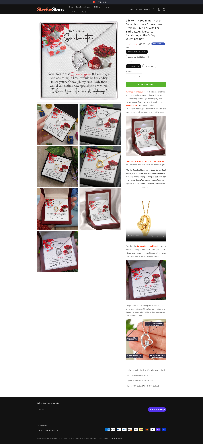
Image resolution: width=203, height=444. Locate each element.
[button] (83, 6)
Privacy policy (79, 438)
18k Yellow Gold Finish (137, 57)
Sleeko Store (45, 438)
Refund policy (68, 438)
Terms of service (91, 438)
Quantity (128, 72)
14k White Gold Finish (136, 52)
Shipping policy (103, 438)
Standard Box (133, 66)
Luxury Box (149, 66)
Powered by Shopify (56, 438)
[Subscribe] (76, 409)
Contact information (116, 438)
